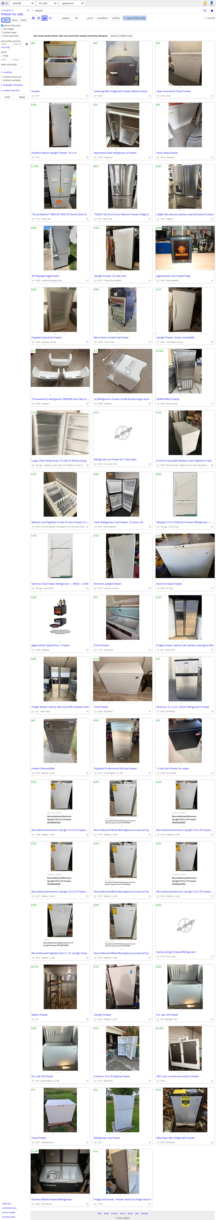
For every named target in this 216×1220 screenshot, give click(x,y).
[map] (50, 18)
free (6, 55)
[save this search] (212, 10)
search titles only (12, 25)
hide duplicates (11, 35)
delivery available (12, 80)
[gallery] (44, 18)
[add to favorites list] (33, 96)
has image (9, 28)
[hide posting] (87, 96)
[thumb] (39, 18)
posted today (10, 32)
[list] (33, 18)
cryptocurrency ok (12, 76)
